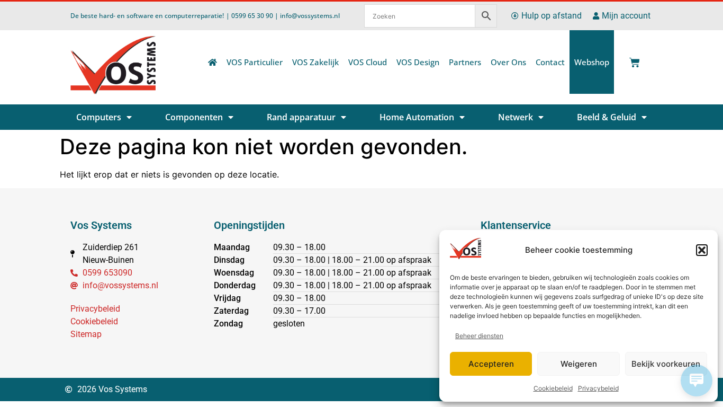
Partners (465, 62)
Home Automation (416, 117)
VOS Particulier (255, 62)
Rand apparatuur (301, 117)
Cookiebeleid (553, 388)
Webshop (591, 62)
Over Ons (508, 62)
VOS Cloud (367, 62)
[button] (702, 250)
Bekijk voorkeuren (665, 364)
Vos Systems (101, 225)
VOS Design (417, 62)
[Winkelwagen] (632, 59)
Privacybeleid (598, 388)
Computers (98, 117)
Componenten (194, 117)
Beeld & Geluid (606, 117)
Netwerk (515, 117)
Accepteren (491, 364)
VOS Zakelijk (315, 62)
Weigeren (579, 364)
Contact (550, 62)
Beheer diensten (479, 336)
